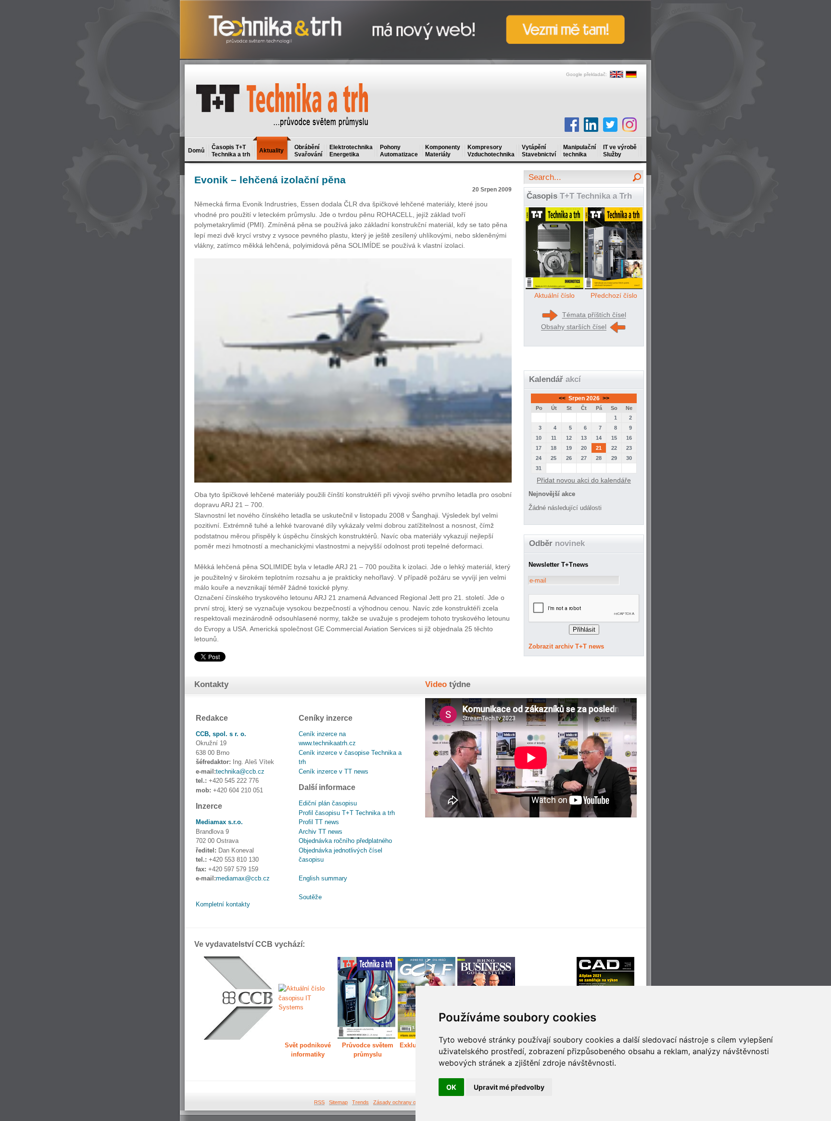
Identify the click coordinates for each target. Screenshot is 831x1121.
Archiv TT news (320, 831)
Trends (360, 1102)
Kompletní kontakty (223, 904)
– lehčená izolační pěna (270, 179)
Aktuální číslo (554, 295)
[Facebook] (572, 124)
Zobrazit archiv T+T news (566, 646)
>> (605, 398)
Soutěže (310, 897)
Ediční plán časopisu (328, 803)
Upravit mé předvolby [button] (509, 1087)
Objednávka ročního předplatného (345, 840)
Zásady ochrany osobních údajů (411, 1102)
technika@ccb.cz (240, 771)
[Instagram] (629, 124)
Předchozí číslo (614, 295)
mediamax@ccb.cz (243, 878)
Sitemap (338, 1102)
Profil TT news (319, 822)
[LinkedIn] (591, 124)
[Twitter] (610, 124)
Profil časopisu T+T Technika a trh (347, 812)
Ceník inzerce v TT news (333, 771)
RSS (319, 1102)
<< (563, 398)
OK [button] (451, 1087)
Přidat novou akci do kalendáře (584, 480)
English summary (323, 878)
